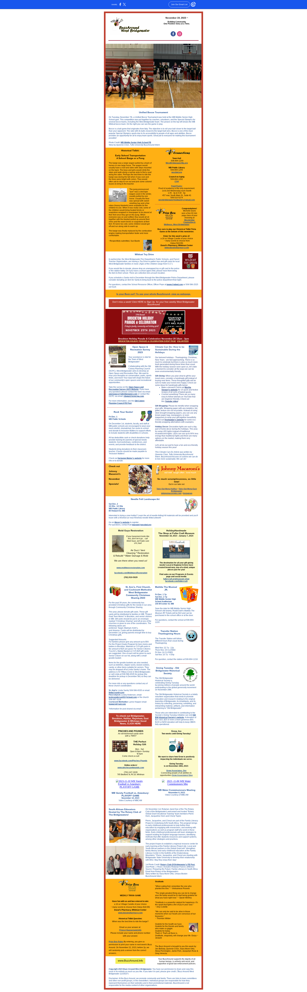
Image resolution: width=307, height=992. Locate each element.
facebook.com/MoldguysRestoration (130, 573)
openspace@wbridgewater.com (123, 394)
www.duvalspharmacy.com (177, 248)
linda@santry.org (116, 692)
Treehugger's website (174, 420)
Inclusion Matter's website (130, 458)
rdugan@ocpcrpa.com (134, 396)
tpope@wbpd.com (175, 284)
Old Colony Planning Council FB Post (127, 402)
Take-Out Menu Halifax (167, 489)
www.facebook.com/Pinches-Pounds (130, 761)
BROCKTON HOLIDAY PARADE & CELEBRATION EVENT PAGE (147, 341)
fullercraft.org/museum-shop (176, 579)
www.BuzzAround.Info (130, 960)
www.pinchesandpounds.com (131, 767)
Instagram (187, 493)
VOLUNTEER (183, 341)
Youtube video (171, 401)
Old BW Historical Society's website (175, 716)
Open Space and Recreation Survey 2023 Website (126, 388)
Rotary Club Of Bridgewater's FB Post (177, 864)
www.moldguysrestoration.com (131, 568)
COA (177, 181)
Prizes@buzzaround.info (130, 930)
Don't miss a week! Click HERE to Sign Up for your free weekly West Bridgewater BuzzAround (153, 303)
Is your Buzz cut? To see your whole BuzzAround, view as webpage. (153, 294)
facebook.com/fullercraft (176, 581)
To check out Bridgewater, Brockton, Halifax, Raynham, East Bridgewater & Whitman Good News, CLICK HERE (130, 720)
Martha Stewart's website (176, 388)
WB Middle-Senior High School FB (136, 142)
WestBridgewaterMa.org (177, 163)
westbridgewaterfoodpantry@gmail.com (176, 200)
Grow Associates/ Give (182, 775)
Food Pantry (176, 186)
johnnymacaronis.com (171, 493)
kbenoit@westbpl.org (141, 525)
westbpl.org (176, 172)
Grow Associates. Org (176, 771)
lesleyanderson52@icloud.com (123, 697)
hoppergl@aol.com (117, 704)
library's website (122, 522)
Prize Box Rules (116, 942)
